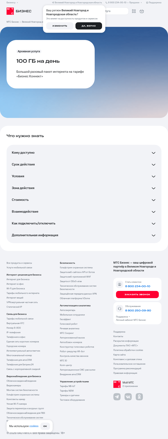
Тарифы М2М (67, 390)
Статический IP (14, 307)
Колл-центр (66, 365)
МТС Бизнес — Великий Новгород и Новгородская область (37, 22)
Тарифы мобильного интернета (23, 293)
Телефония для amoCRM (19, 360)
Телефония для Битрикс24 (20, 364)
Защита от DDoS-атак (71, 281)
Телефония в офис (16, 337)
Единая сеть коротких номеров (23, 341)
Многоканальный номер (19, 355)
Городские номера (16, 346)
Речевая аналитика (69, 328)
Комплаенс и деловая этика (127, 359)
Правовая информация (125, 373)
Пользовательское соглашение (129, 364)
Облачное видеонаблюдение (21, 381)
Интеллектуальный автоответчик (23, 351)
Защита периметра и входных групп (25, 408)
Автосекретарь (67, 310)
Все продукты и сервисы (19, 263)
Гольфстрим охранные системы (23, 394)
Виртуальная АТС (15, 323)
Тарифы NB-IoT (67, 386)
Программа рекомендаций (127, 368)
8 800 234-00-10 (123, 2)
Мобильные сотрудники (72, 314)
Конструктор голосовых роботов (77, 347)
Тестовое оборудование (72, 400)
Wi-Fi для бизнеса (16, 288)
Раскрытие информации (126, 341)
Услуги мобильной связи (19, 267)
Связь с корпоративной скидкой (23, 369)
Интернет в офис (15, 284)
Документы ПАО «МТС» (125, 345)
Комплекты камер (16, 399)
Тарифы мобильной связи (20, 318)
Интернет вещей (15, 297)
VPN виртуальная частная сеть (22, 302)
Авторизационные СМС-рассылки (77, 370)
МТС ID (63, 360)
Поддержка (122, 316)
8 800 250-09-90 (138, 310)
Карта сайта (119, 354)
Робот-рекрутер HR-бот (72, 351)
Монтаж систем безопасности (22, 390)
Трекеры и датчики (69, 395)
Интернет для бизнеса (18, 279)
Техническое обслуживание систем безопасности (25, 419)
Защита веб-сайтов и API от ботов (77, 272)
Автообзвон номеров (71, 342)
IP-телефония (14, 332)
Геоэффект (65, 319)
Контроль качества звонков (74, 356)
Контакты (118, 336)
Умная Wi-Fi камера (17, 404)
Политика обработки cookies (128, 350)
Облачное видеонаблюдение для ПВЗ (26, 413)
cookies (33, 426)
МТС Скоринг (67, 333)
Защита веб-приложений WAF (75, 276)
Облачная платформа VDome (75, 298)
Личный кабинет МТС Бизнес (131, 320)
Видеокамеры (14, 385)
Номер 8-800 (14, 328)
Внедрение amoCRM (70, 374)
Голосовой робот (68, 324)
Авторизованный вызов (72, 337)
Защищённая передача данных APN (78, 294)
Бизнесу (11, 2)
